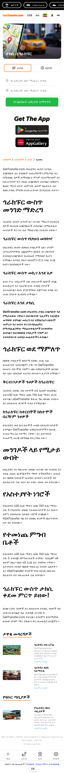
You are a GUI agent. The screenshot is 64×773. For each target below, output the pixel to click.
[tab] (8, 755)
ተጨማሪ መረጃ (40, 661)
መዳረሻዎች (19, 159)
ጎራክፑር (39, 159)
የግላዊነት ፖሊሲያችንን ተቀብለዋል (42, 764)
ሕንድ (30, 159)
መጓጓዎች (7, 159)
